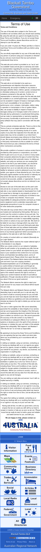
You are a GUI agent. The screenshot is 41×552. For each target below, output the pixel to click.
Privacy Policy (22, 542)
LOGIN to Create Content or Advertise (20, 530)
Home (4, 18)
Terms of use (10, 542)
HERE (20, 420)
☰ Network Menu (20, 441)
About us (32, 542)
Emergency (15, 18)
